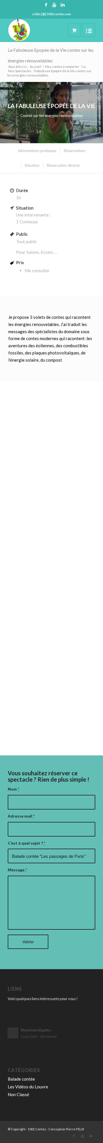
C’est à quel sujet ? (26, 843)
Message (17, 869)
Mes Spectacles (19, 71)
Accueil (35, 66)
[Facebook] (46, 4)
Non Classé (18, 1094)
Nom (13, 789)
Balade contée (21, 1078)
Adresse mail (21, 816)
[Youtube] (54, 4)
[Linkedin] (63, 4)
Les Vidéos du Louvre (28, 1086)
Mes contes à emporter (62, 66)
